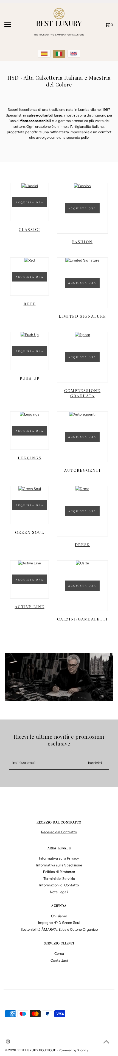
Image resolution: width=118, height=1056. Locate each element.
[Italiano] (59, 54)
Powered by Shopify (73, 1050)
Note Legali (59, 892)
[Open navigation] (16, 24)
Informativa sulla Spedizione (59, 865)
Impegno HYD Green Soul (59, 923)
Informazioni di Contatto (59, 885)
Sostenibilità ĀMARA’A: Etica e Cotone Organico (59, 929)
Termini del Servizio (59, 879)
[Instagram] (7, 1042)
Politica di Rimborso (59, 872)
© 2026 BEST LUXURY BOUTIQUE (31, 1050)
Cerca (59, 953)
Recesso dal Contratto (59, 832)
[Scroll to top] (106, 1041)
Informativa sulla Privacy (59, 858)
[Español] (44, 54)
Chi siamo (59, 916)
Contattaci (59, 960)
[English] (74, 54)
